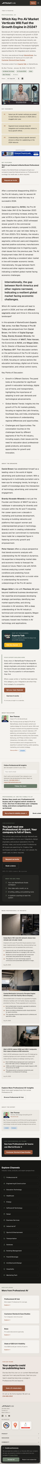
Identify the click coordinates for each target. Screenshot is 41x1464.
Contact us (4, 1410)
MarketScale (28, 55)
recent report (11, 207)
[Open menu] (38, 3)
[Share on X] (18, 78)
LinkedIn (22, 750)
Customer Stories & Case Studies (13, 60)
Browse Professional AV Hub (14, 1097)
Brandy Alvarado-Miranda (19, 336)
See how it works (13, 696)
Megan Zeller (32, 343)
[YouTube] (9, 1416)
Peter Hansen (33, 339)
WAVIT (23, 339)
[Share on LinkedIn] (22, 78)
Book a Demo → (6, 1412)
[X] (6, 1416)
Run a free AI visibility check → (16, 813)
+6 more (15, 74)
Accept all (11, 1459)
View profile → (14, 750)
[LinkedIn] (2, 1416)
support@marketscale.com (12, 782)
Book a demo (11, 866)
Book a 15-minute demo (14, 1388)
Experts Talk (22, 64)
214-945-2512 (13, 780)
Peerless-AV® (10, 349)
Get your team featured (14, 690)
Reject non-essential (29, 1459)
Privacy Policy (13, 1455)
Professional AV (9, 15)
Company (13, 1128)
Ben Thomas (21, 326)
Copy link (12, 78)
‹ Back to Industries (7, 10)
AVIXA (19, 343)
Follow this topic (20, 786)
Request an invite (10, 180)
